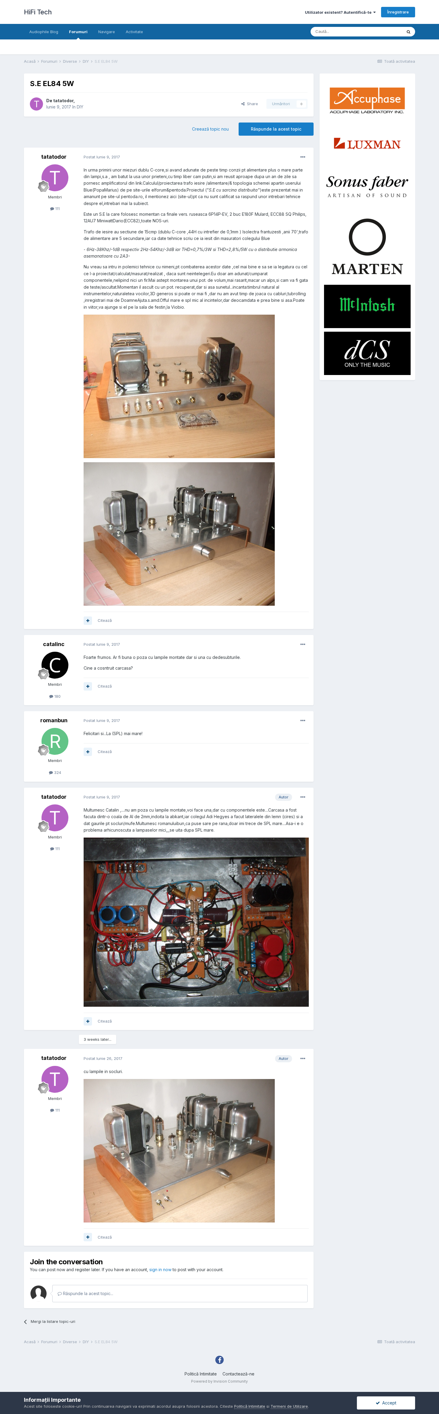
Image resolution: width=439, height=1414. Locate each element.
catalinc (54, 644)
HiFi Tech (38, 12)
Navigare (106, 31)
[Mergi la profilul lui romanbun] (55, 741)
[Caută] (408, 31)
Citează (105, 620)
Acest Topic (383, 31)
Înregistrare (398, 12)
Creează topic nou (210, 128)
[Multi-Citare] (88, 620)
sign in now (160, 1269)
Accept (388, 1402)
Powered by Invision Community (219, 1381)
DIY (80, 106)
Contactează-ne (238, 1373)
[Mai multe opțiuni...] (303, 157)
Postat (102, 156)
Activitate (134, 31)
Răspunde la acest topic (276, 128)
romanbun (53, 720)
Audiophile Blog (43, 31)
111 (57, 208)
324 (57, 772)
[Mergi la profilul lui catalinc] (55, 665)
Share (251, 103)
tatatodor (63, 100)
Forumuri (78, 31)
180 (57, 696)
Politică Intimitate (201, 1373)
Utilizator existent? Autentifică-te (339, 12)
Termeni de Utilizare (289, 1406)
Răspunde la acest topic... (87, 1293)
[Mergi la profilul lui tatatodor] (36, 104)
